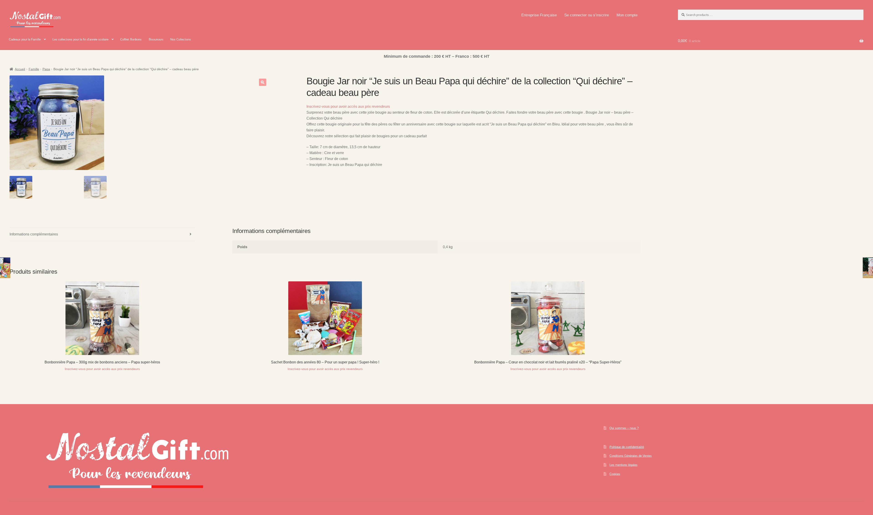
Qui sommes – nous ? (624, 428)
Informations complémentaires (34, 234)
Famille (34, 69)
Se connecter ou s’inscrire (586, 15)
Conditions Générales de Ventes (631, 456)
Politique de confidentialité (627, 447)
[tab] (102, 234)
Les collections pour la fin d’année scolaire (80, 39)
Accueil (20, 69)
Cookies (615, 474)
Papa (46, 69)
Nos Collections (180, 39)
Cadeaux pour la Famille (25, 39)
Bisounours (156, 39)
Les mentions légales (623, 465)
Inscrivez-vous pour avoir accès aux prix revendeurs (348, 106)
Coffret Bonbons (131, 39)
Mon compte (627, 15)
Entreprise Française (539, 15)
